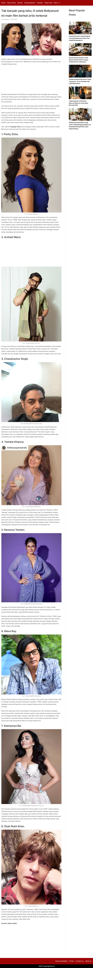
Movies (20, 3)
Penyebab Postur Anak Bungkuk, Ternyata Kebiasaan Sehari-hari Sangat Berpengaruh (80, 38)
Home (3, 3)
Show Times (11, 3)
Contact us (79, 961)
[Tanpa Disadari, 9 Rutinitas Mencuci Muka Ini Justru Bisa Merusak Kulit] (80, 92)
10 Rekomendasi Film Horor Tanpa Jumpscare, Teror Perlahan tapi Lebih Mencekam (80, 81)
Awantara (6, 19)
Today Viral (48, 3)
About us (88, 961)
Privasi (71, 961)
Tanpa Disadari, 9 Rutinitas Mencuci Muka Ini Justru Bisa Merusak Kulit (78, 103)
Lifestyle (40, 3)
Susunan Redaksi (61, 961)
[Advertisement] (31, 79)
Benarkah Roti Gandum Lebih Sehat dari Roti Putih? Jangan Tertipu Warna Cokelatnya (78, 60)
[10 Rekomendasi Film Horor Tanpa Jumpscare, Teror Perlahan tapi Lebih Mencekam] (80, 71)
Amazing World (29, 3)
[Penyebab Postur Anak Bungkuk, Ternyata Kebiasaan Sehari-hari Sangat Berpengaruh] (80, 28)
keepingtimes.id (48, 966)
